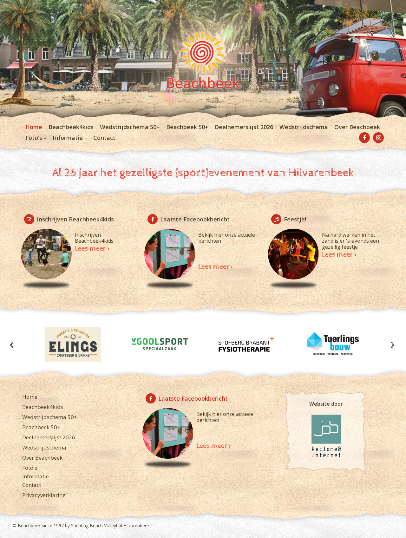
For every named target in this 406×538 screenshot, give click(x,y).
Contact (104, 137)
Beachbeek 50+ (187, 127)
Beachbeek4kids (71, 127)
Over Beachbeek (357, 127)
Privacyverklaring (44, 495)
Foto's (33, 137)
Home (33, 127)
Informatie (68, 137)
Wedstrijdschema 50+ (130, 127)
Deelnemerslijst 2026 (244, 127)
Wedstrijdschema (303, 127)
